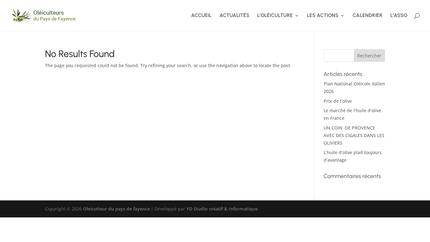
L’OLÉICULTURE (275, 15)
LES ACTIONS (322, 15)
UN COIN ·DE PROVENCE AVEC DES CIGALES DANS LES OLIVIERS (354, 135)
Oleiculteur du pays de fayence (116, 209)
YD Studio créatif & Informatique (222, 209)
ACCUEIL (201, 15)
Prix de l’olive (338, 101)
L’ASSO (398, 15)
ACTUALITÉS (234, 15)
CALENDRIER (367, 15)
